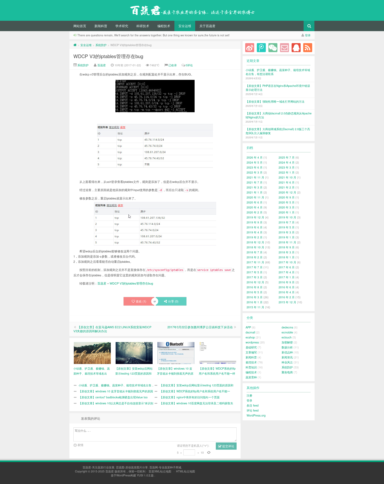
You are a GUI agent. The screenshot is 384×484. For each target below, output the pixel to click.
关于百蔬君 (207, 26)
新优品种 (287, 352)
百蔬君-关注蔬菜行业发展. (99, 467)
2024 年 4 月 (287, 162)
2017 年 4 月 (287, 272)
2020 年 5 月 (287, 202)
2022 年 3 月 (255, 172)
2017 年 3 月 (255, 277)
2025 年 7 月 (287, 157)
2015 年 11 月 (255, 307)
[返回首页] (75, 45)
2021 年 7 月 (255, 182)
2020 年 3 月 (287, 207)
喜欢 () (141, 301)
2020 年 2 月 (255, 212)
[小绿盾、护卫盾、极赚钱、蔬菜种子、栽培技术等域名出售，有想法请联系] (92, 353)
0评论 (189, 65)
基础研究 (251, 347)
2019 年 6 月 (255, 227)
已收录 (172, 65)
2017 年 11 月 (255, 262)
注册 (249, 395)
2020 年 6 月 (255, 202)
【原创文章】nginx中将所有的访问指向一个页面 (190, 397)
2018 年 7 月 (255, 252)
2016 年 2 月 (287, 297)
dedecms (287, 327)
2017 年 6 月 (287, 267)
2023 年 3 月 (287, 167)
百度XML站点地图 (160, 471)
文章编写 (251, 352)
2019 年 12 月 (255, 217)
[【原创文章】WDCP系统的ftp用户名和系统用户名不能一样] (217, 353)
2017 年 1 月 (287, 277)
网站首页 (79, 26)
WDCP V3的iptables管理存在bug (108, 56)
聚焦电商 (287, 372)
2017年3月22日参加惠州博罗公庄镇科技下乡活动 (200, 327)
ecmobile (287, 332)
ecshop (250, 337)
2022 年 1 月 (287, 172)
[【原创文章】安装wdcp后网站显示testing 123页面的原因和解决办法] (134, 353)
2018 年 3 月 (287, 252)
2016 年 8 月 (255, 287)
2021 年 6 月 (287, 182)
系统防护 (101, 45)
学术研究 (121, 26)
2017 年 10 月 (287, 262)
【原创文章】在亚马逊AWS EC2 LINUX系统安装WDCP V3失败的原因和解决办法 (112, 329)
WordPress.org (256, 415)
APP (248, 327)
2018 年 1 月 (287, 257)
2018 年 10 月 (255, 247)
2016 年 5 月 (255, 292)
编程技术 (163, 26)
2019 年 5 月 (287, 227)
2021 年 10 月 (287, 177)
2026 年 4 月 (255, 157)
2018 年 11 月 (287, 242)
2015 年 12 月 (287, 302)
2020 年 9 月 (287, 197)
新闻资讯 (287, 357)
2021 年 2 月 (287, 187)
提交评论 (227, 446)
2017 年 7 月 (255, 267)
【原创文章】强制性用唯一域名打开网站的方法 (275, 101)
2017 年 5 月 (255, 272)
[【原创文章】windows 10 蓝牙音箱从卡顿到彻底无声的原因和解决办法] (175, 353)
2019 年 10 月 (287, 217)
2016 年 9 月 (287, 282)
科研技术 (142, 26)
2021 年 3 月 (255, 187)
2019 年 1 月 (287, 237)
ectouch (287, 337)
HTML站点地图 (185, 471)
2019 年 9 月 (255, 222)
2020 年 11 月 (255, 197)
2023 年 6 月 (255, 167)
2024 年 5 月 (255, 162)
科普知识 (251, 367)
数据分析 (287, 347)
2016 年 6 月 (287, 287)
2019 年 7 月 (287, 222)
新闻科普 (100, 26)
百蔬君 (101, 65)
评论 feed (253, 410)
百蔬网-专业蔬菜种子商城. (165, 467)
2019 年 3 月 (287, 232)
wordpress (252, 342)
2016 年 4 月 (287, 292)
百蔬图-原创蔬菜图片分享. (132, 467)
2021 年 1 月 (255, 192)
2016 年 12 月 (255, 282)
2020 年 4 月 (255, 207)
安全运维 (184, 26)
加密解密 (287, 342)
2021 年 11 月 (255, 177)
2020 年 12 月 (287, 192)
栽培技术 (251, 362)
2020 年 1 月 (287, 212)
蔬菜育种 (251, 377)
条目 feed (253, 405)
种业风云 (287, 362)
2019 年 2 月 (255, 237)
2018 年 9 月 (287, 247)
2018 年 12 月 (255, 242)
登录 (308, 35)
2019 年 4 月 (255, 232)
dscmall (250, 332)
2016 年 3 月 (255, 297)
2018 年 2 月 (255, 257)
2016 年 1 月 (255, 302)
